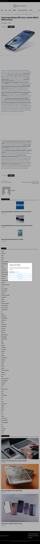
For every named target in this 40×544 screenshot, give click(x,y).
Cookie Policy (11, 272)
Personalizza (20, 274)
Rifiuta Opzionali (20, 276)
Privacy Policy (17, 272)
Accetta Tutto (20, 278)
